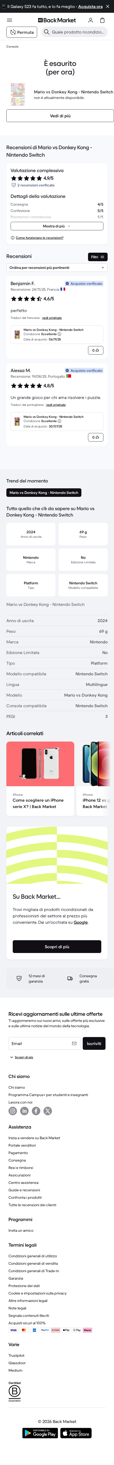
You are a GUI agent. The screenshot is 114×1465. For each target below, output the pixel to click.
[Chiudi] (107, 6)
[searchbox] (79, 32)
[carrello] (102, 20)
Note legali (17, 1308)
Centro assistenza (23, 1182)
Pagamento (18, 1152)
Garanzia (15, 1278)
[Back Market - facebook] (36, 1111)
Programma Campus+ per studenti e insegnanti (48, 1094)
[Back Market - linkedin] (24, 1111)
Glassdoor (17, 1362)
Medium (15, 1370)
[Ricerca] (46, 32)
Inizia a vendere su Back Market (34, 1137)
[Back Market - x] (47, 1111)
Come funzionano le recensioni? (39, 238)
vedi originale (52, 318)
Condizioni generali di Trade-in (33, 1270)
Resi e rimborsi (20, 1167)
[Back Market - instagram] (12, 1111)
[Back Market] (57, 20)
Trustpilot (16, 1355)
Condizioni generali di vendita (33, 1263)
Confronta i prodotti (25, 1197)
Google (81, 922)
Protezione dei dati (24, 1285)
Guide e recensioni (24, 1190)
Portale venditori (22, 1145)
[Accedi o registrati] (90, 20)
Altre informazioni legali (27, 1300)
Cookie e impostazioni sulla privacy (37, 1293)
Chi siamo (16, 1087)
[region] (57, 779)
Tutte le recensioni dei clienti (32, 1204)
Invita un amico (20, 1230)
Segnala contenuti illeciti (28, 1315)
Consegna (17, 1160)
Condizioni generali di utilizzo (32, 1256)
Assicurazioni (19, 1175)
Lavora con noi (20, 1102)
